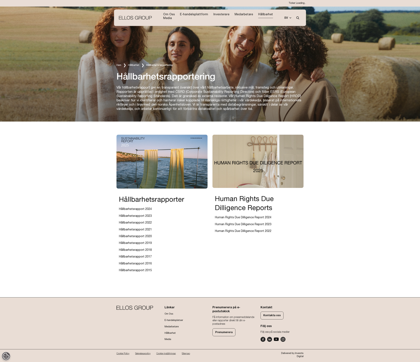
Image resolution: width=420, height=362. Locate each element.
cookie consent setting (6, 356)
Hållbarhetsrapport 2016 (135, 263)
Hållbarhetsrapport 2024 (135, 209)
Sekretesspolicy (142, 353)
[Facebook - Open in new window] (263, 339)
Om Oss (169, 14)
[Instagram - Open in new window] (283, 339)
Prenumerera (224, 332)
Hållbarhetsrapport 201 (134, 270)
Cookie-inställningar (166, 353)
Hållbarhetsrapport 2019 (135, 243)
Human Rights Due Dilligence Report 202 (242, 224)
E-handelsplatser (174, 320)
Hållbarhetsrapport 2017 (135, 256)
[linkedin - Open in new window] (269, 339)
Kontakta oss (272, 315)
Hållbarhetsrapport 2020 (135, 236)
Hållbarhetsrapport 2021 (135, 229)
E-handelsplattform (194, 14)
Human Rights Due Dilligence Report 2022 (243, 231)
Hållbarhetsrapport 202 (134, 216)
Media (167, 18)
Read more (122, 136)
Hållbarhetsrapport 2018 (135, 250)
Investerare (221, 14)
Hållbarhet (265, 14)
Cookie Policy (122, 353)
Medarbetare (244, 14)
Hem (118, 65)
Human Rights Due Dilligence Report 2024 (243, 217)
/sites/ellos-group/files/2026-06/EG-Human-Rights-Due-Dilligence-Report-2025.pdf (256, 138)
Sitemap (186, 353)
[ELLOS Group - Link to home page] (135, 18)
